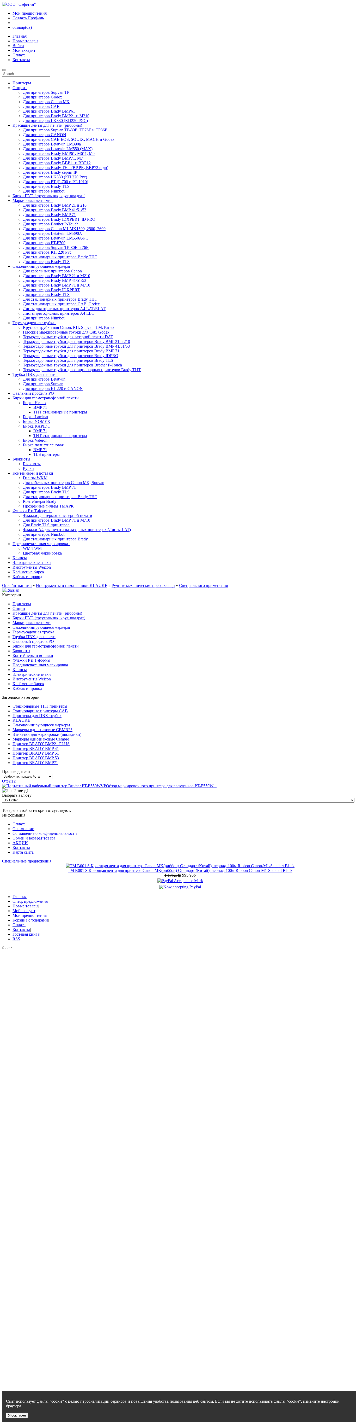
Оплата (19, 55)
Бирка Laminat (35, 417)
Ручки (28, 468)
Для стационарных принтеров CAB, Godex (61, 304)
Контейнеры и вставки (33, 655)
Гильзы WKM (35, 478)
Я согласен (17, 1415)
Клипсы (20, 558)
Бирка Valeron (35, 440)
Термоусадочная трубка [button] (34, 322)
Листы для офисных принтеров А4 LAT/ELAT (64, 308)
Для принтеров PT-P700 (44, 243)
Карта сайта (23, 852)
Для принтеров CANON (44, 134)
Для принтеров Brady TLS (46, 186)
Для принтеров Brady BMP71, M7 (53, 158)
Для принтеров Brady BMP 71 (49, 214)
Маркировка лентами (32, 622)
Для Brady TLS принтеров (46, 525)
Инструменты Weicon (32, 567)
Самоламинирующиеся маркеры (41, 627)
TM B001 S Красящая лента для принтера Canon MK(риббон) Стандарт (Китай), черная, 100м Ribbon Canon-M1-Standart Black (180, 870)
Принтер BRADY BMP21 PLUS (41, 744)
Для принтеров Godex (42, 97)
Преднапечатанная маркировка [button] (41, 543)
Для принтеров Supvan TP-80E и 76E (56, 247)
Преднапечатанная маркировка (40, 665)
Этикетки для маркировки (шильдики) (47, 734)
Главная (20, 36)
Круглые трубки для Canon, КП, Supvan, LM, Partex (68, 327)
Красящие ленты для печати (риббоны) (47, 613)
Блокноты (32, 464)
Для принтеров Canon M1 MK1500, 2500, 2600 (64, 228)
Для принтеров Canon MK (46, 102)
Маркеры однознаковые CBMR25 (42, 729)
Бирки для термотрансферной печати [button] (47, 398)
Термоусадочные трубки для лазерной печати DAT (68, 337)
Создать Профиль (28, 18)
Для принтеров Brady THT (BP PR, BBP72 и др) (65, 167)
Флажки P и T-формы (31, 660)
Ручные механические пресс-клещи (143, 585)
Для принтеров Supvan (43, 384)
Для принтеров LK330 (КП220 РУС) (55, 120)
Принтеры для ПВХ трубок (37, 715)
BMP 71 (40, 407)
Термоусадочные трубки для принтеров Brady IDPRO (70, 355)
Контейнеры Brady (39, 501)
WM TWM (32, 548)
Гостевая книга (26, 934)
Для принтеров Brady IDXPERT (51, 290)
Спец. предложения (30, 901)
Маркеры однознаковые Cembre (41, 739)
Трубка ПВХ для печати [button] (35, 374)
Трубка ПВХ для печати (34, 636)
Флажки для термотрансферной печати (57, 515)
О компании (23, 828)
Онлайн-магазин (17, 585)
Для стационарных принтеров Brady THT (60, 257)
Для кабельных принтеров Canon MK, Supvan (63, 482)
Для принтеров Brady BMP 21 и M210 (56, 275)
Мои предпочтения (30, 13)
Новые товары (25, 41)
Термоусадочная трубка (33, 632)
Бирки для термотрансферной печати (46, 646)
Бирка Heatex (34, 402)
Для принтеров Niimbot (43, 191)
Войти (18, 45)
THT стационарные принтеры (60, 412)
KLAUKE (21, 720)
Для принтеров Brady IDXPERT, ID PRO (59, 219)
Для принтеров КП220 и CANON (53, 388)
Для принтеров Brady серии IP (50, 172)
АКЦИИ (20, 843)
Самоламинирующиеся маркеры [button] (42, 266)
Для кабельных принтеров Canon (52, 271)
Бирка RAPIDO (37, 426)
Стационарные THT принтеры (40, 706)
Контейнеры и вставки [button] (34, 473)
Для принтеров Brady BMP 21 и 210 (55, 205)
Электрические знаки (32, 562)
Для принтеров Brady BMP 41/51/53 (54, 210)
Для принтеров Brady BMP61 (49, 111)
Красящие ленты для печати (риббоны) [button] (48, 125)
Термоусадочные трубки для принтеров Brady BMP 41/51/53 (76, 346)
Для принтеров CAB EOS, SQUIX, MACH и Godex (68, 139)
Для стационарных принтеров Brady (55, 539)
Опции (19, 608)
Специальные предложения (26, 861)
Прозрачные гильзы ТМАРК (48, 506)
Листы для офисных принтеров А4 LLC (58, 313)
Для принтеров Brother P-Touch (50, 224)
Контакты (21, 59)
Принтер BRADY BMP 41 (36, 748)
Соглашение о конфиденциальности (45, 833)
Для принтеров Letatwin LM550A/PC (55, 238)
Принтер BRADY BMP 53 (36, 758)
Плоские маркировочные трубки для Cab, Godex (66, 332)
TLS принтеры (46, 454)
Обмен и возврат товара (34, 838)
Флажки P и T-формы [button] (32, 511)
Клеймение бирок (28, 572)
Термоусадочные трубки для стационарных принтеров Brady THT (82, 370)
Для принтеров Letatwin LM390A (52, 233)
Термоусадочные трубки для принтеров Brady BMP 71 (71, 351)
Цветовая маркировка (42, 553)
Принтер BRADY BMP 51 (36, 753)
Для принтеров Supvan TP (46, 92)
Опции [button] (20, 87)
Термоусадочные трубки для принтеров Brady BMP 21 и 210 (76, 341)
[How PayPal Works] (180, 880)
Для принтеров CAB (41, 106)
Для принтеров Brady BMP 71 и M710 (56, 285)
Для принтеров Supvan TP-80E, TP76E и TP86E (65, 130)
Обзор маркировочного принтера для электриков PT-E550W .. (161, 786)
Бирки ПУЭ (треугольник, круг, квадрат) (49, 196)
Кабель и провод (27, 576)
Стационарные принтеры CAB (40, 711)
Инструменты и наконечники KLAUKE (71, 585)
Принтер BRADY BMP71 (35, 762)
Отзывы (9, 781)
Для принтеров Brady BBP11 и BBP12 (57, 163)
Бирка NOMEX (36, 421)
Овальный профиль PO (33, 393)
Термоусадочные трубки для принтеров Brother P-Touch (72, 365)
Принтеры (22, 83)
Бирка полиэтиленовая (43, 445)
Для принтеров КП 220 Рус (47, 252)
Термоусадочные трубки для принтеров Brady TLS (68, 360)
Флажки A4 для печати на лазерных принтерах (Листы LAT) (77, 529)
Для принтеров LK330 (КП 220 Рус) (55, 177)
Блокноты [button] (22, 459)
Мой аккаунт (24, 50)
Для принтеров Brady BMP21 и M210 (56, 116)
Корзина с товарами (30, 920)
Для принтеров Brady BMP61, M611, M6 (59, 153)
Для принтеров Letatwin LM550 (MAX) (58, 149)
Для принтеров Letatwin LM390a (52, 144)
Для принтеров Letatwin (44, 379)
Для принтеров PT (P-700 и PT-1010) (55, 181)
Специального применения (203, 585)
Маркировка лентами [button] (33, 200)
